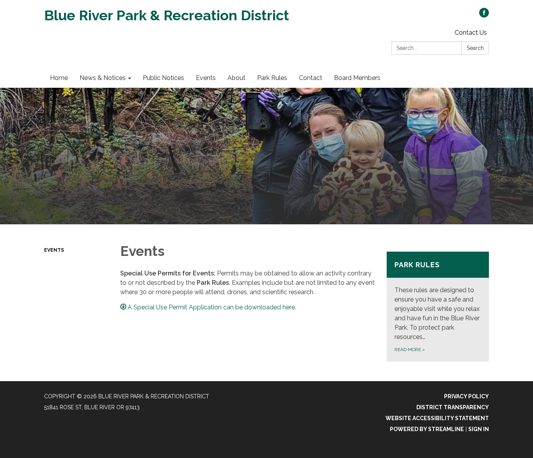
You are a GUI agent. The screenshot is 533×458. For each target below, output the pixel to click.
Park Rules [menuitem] (272, 78)
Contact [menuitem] (310, 78)
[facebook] (484, 15)
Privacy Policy (466, 396)
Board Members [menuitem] (357, 78)
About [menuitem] (236, 78)
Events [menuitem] (206, 78)
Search (475, 48)
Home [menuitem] (59, 78)
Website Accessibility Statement (437, 418)
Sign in (478, 429)
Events (54, 250)
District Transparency (452, 407)
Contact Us (471, 32)
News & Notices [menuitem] (103, 78)
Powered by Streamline (427, 429)
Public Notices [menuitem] (163, 78)
